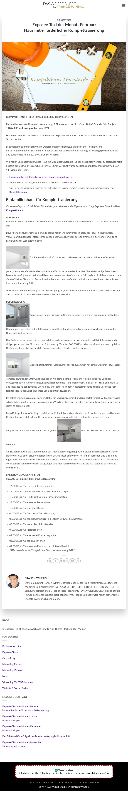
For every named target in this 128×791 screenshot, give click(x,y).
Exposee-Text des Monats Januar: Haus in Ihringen (20, 718)
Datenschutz (49, 782)
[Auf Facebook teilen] (55, 560)
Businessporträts (11, 646)
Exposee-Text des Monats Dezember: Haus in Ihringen (22, 728)
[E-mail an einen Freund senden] (66, 560)
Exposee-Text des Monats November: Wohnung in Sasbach (22, 744)
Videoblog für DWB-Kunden (17, 682)
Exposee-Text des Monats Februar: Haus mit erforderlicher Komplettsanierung (25, 708)
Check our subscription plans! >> (91, 773)
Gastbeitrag (8, 658)
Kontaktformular (18, 191)
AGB (61, 782)
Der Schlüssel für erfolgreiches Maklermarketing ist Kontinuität (36, 736)
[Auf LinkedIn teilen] (78, 560)
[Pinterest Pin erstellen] (72, 560)
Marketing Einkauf (12, 664)
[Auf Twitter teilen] (61, 560)
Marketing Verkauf (12, 670)
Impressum (35, 782)
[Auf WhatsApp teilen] (49, 560)
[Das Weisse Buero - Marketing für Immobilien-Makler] (63, 5)
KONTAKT (94, 782)
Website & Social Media (15, 688)
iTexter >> (70, 182)
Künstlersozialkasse (76, 782)
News (5, 676)
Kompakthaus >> (15, 210)
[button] (124, 5)
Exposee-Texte (64, 20)
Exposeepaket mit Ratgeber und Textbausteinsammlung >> (40, 176)
